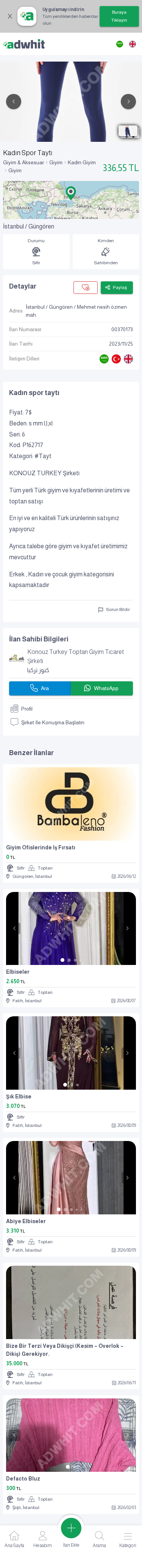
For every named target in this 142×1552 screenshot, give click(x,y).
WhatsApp (106, 688)
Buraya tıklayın (119, 16)
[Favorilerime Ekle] (85, 287)
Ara (45, 688)
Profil (27, 709)
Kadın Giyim (82, 162)
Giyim (55, 162)
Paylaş (120, 287)
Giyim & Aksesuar (23, 162)
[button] (71, 193)
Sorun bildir (118, 609)
